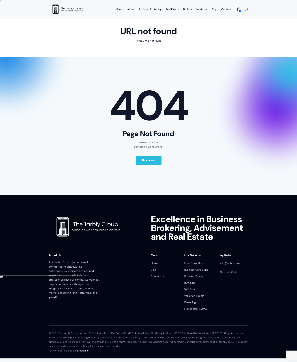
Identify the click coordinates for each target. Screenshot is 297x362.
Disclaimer (83, 350)
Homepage (148, 160)
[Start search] (246, 9)
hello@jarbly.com (229, 263)
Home (139, 40)
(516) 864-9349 (228, 272)
